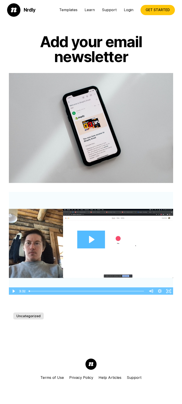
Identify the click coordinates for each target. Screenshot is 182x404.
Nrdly (30, 10)
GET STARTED (158, 10)
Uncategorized (28, 316)
